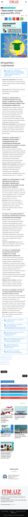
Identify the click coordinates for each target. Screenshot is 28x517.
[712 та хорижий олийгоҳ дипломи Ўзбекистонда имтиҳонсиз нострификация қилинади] (7, 410)
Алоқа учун (11, 511)
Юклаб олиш (7, 357)
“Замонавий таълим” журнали (9, 7)
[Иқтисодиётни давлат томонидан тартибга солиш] (21, 410)
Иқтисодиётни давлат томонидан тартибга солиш (20, 417)
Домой (2, 5)
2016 (2, 7)
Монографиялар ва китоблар (20, 414)
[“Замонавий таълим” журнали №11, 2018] (7, 429)
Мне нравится (23, 385)
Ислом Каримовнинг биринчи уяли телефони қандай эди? (20, 436)
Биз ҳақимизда (5, 511)
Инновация (17, 432)
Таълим (2, 414)
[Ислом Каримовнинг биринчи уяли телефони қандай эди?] (21, 429)
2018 (2, 432)
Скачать (6, 362)
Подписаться (23, 397)
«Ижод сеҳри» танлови (20, 511)
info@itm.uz (14, 504)
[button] (26, 2)
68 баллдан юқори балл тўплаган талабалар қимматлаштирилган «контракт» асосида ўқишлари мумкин (7, 455)
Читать (24, 388)
